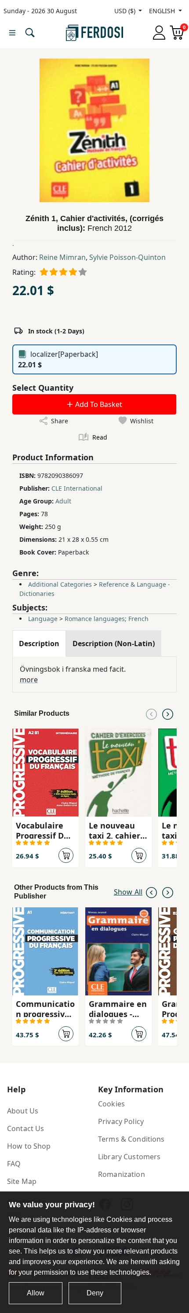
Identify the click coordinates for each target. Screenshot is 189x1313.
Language (43, 618)
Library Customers (129, 1156)
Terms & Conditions (131, 1139)
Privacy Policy (121, 1121)
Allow (35, 1293)
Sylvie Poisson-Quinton (127, 257)
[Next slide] (167, 713)
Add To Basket (97, 404)
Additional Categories (60, 584)
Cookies (111, 1104)
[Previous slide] (151, 713)
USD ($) (125, 11)
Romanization (121, 1174)
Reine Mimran (62, 257)
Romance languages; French (107, 618)
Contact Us (25, 1128)
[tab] (39, 643)
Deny (95, 1293)
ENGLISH (163, 11)
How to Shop (29, 1146)
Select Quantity (42, 387)
